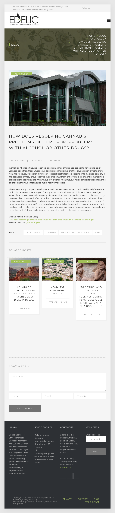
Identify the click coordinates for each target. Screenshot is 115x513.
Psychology (97, 39)
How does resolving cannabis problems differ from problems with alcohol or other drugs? (51, 220)
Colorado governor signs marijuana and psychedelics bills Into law (24, 293)
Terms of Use (92, 502)
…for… (37, 450)
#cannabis (51, 232)
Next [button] (105, 251)
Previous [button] (101, 251)
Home (91, 36)
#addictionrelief (33, 232)
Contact (82, 499)
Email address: (93, 435)
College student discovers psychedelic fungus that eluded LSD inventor (44, 441)
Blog (102, 36)
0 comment (56, 160)
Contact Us (65, 468)
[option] (24, 286)
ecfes (97, 232)
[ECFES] (24, 19)
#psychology (84, 232)
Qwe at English (33, 223)
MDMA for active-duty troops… (57, 290)
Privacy (67, 499)
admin (38, 160)
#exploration (67, 232)
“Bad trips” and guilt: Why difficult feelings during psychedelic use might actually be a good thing (91, 296)
